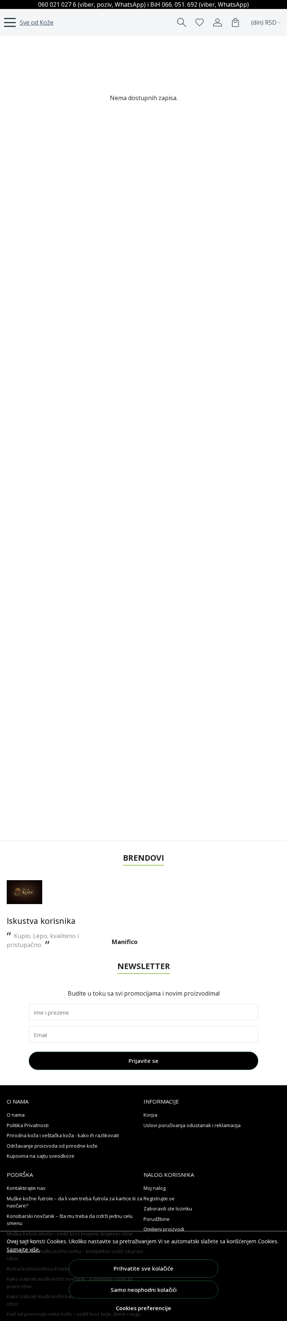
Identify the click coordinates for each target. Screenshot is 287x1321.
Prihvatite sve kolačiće (143, 1268)
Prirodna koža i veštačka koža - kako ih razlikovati (63, 1135)
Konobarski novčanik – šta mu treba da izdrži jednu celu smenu (70, 1220)
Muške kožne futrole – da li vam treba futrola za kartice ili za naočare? (74, 1202)
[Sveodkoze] (24, 892)
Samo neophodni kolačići (144, 1289)
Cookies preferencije (143, 1308)
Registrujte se (159, 1198)
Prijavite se (143, 1060)
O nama (16, 1114)
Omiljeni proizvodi (164, 1229)
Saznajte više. (23, 1249)
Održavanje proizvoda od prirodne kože (52, 1145)
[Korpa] (235, 22)
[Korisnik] (217, 22)
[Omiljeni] (199, 22)
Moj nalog (155, 1188)
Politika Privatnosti (28, 1125)
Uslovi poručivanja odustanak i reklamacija (192, 1125)
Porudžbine (157, 1219)
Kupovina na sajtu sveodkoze (40, 1156)
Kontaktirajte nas (26, 1188)
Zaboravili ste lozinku (168, 1208)
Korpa (150, 1114)
